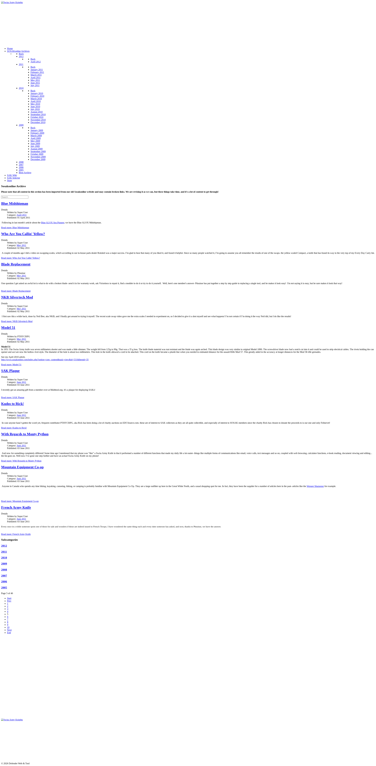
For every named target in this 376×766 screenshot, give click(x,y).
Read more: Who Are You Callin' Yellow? (20, 258)
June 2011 (21, 382)
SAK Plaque (10, 371)
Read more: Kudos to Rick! (14, 428)
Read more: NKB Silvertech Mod (16, 321)
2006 (4, 581)
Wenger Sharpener (315, 486)
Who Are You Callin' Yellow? (23, 234)
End (9, 632)
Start (9, 598)
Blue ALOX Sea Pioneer (52, 222)
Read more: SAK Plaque (12, 397)
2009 (4, 563)
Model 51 (8, 327)
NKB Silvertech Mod (17, 297)
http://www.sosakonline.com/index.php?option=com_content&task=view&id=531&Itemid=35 (45, 359)
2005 (4, 587)
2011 (4, 551)
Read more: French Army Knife (16, 534)
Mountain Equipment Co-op (22, 467)
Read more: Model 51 (11, 364)
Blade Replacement (15, 264)
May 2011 (21, 245)
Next (9, 630)
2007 (4, 575)
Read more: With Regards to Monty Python (21, 461)
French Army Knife (16, 507)
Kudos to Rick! (12, 404)
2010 (4, 557)
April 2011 (22, 215)
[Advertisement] (89, 24)
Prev (9, 601)
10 (8, 627)
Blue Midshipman (14, 203)
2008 (4, 569)
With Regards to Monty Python (24, 434)
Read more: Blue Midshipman (15, 227)
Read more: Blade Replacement (16, 291)
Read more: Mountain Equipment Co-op (20, 501)
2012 (4, 545)
